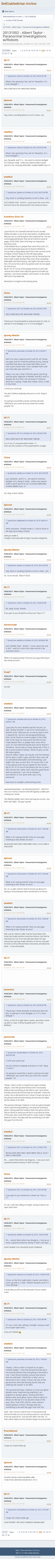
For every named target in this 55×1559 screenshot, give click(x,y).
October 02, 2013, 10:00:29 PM (14, 467)
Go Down (6, 51)
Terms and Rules (26, 1550)
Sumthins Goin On (14, 216)
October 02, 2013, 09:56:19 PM (14, 70)
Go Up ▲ (36, 1550)
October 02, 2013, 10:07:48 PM (14, 1184)
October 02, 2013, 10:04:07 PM (14, 823)
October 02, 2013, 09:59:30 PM (14, 303)
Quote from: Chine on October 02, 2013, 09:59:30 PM (27, 1005)
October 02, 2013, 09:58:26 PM (14, 186)
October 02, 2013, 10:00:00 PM (14, 427)
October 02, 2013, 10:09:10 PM (14, 1313)
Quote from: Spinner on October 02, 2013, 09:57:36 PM (28, 192)
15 (3, 53)
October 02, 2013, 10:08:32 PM (14, 1229)
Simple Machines (33, 1553)
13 (47, 50)
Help (17, 1550)
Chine (7, 292)
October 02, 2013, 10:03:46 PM (14, 713)
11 (40, 50)
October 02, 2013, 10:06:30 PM (14, 1047)
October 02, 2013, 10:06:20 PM (14, 999)
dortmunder (10, 624)
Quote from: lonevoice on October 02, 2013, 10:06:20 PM (28, 1274)
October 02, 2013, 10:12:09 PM (14, 1472)
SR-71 (7, 60)
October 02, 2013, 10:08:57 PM (14, 1269)
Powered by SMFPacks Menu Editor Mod (27, 1557)
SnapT (7, 672)
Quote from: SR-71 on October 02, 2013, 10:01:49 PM (27, 1190)
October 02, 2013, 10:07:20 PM (14, 1141)
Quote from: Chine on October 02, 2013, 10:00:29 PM (27, 603)
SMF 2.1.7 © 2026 (22, 1553)
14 (49, 50)
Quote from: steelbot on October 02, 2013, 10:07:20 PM (28, 1235)
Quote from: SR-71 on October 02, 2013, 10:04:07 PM (27, 1147)
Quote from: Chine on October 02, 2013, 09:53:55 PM (27, 76)
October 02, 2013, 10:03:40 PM (14, 682)
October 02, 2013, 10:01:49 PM (14, 597)
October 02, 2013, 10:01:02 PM (14, 514)
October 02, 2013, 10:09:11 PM (14, 1353)
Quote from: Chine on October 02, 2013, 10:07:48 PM (27, 1319)
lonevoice (9, 989)
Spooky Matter (11, 335)
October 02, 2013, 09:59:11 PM (14, 226)
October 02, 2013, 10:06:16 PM (14, 968)
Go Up (4, 1532)
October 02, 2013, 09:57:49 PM (14, 142)
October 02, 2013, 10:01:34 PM (14, 559)
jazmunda (9, 1036)
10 (37, 50)
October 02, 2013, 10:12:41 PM (14, 1504)
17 (8, 53)
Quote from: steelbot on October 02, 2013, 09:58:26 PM (28, 640)
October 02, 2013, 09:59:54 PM (14, 345)
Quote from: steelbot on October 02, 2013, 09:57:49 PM (28, 473)
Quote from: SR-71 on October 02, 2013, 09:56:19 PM (27, 308)
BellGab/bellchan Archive (18, 3)
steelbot (8, 131)
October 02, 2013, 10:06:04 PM (14, 913)
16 (6, 53)
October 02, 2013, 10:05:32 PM (14, 868)
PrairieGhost (10, 1430)
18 (11, 53)
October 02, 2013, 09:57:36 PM (14, 110)
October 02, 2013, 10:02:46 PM (14, 634)
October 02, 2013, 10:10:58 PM (14, 1441)
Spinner (8, 100)
